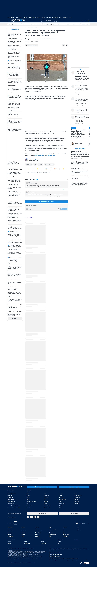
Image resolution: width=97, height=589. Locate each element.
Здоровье (29, 352)
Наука (45, 347)
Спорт (75, 337)
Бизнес (28, 339)
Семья (60, 352)
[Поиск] (82, 20)
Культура (46, 341)
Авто (28, 337)
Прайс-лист (10, 339)
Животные (29, 350)
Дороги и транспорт (31, 345)
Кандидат (40, 164)
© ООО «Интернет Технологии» (29, 407)
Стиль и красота (77, 339)
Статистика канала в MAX (14, 352)
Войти (30, 209)
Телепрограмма (37, 17)
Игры (70, 17)
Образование (47, 352)
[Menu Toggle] (8, 20)
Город (28, 343)
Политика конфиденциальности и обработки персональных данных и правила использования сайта (68, 404)
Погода (25, 17)
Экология (76, 343)
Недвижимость (11, 17)
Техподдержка (11, 347)
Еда (27, 347)
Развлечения (62, 347)
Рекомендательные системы (54, 400)
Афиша (43, 17)
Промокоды (65, 17)
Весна (28, 341)
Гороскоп (48, 17)
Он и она (61, 337)
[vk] (31, 361)
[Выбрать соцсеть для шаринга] (67, 45)
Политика (61, 341)
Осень (60, 339)
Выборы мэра (29, 164)
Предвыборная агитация (13, 350)
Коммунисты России (49, 164)
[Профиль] (88, 20)
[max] (34, 361)
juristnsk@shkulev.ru (37, 402)
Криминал (46, 339)
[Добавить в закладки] (63, 45)
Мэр (35, 164)
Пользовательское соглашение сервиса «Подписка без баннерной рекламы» (63, 402)
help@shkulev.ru (16, 403)
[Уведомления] (85, 20)
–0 (66, 189)
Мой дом (46, 345)
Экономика (76, 345)
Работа (60, 345)
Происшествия (62, 343)
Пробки (48, 20)
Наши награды (11, 343)
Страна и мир (77, 341)
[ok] (38, 361)
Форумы (30, 17)
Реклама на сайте (12, 337)
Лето (45, 343)
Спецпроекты (77, 347)
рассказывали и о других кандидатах (45, 155)
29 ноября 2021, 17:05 (29, 41)
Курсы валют (55, 17)
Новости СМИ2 (29, 217)
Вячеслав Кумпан (34, 159)
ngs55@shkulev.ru (22, 401)
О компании (10, 341)
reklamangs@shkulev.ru (53, 393)
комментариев (32, 45)
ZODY (60, 17)
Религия (61, 350)
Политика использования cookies (55, 398)
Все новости (15, 29)
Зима (45, 337)
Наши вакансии (11, 345)
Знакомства (19, 17)
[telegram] (28, 361)
